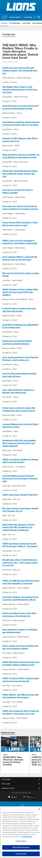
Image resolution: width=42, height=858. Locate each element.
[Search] (35, 17)
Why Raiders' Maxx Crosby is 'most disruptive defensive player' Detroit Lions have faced (19, 89)
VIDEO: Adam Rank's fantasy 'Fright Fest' (20, 495)
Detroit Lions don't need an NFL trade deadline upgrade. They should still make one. (19, 70)
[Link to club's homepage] (4, 16)
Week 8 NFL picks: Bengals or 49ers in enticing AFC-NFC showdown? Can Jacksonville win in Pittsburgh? (18, 527)
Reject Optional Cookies (21, 847)
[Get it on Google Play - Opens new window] (28, 797)
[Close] (39, 809)
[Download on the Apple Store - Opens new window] (13, 797)
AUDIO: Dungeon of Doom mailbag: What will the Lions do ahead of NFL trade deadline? (20, 292)
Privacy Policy (27, 837)
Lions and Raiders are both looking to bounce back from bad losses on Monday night (20, 478)
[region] (21, 832)
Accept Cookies (21, 854)
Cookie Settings (21, 841)
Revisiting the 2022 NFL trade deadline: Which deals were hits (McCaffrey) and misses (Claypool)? (19, 443)
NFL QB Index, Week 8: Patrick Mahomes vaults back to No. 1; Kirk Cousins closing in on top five (20, 562)
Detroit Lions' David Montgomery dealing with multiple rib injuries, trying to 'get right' (20, 173)
